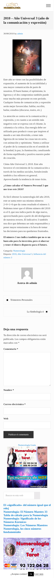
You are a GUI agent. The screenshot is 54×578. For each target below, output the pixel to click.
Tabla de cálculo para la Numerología (25, 515)
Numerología (19, 251)
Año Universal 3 (25, 254)
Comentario (10, 349)
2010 (14, 254)
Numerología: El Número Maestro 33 (25, 511)
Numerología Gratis (27, 445)
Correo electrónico (14, 404)
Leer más (38, 574)
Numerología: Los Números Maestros (25, 525)
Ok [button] (31, 574)
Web (5, 418)
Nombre (8, 390)
